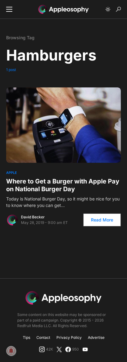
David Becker (33, 217)
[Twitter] (59, 349)
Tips (26, 337)
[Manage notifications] (11, 351)
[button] (9, 9)
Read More (102, 219)
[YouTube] (85, 349)
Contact (43, 337)
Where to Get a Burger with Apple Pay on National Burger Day (62, 185)
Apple (11, 172)
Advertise (96, 337)
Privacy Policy (69, 337)
